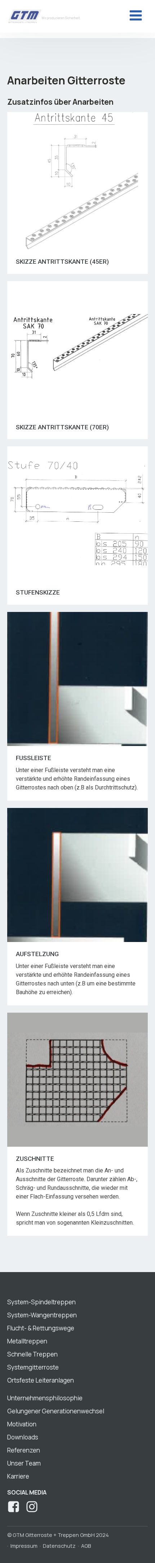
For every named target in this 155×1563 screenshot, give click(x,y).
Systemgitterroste (33, 1367)
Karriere (18, 1476)
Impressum (23, 1545)
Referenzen (23, 1450)
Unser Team (24, 1463)
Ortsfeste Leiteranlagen (40, 1380)
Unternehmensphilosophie (45, 1398)
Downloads (22, 1437)
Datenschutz (59, 1545)
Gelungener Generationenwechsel (55, 1411)
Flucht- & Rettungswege (40, 1328)
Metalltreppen (27, 1341)
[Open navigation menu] (136, 16)
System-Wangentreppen (42, 1315)
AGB (86, 1545)
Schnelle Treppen (32, 1354)
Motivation (21, 1424)
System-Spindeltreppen (41, 1302)
